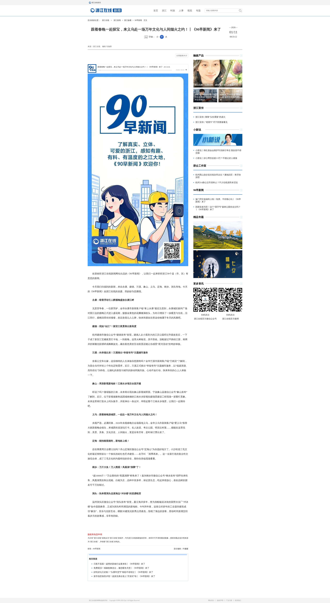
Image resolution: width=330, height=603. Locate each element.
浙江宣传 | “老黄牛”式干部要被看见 (211, 122)
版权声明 (220, 600)
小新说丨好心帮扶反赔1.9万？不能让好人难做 (216, 158)
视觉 (189, 10)
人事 (181, 10)
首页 (155, 10)
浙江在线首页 (90, 2)
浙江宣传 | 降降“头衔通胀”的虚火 (210, 117)
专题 (198, 10)
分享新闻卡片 (181, 56)
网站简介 (211, 600)
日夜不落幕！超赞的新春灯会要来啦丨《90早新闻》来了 (119, 564)
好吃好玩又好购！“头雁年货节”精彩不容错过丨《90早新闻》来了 (123, 572)
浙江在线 (105, 20)
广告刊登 (229, 600)
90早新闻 (138, 20)
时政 (172, 10)
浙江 (164, 10)
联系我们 (238, 600)
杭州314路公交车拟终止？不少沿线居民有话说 (216, 182)
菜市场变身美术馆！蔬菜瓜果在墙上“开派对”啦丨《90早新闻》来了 (124, 576)
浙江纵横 (127, 20)
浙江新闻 (117, 20)
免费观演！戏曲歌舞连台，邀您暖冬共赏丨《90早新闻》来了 (121, 568)
